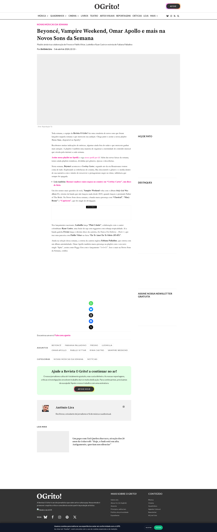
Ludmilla (107, 345)
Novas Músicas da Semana (52, 24)
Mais (153, 16)
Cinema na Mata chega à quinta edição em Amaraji (164, 215)
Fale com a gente (62, 335)
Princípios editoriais (118, 509)
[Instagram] (171, 16)
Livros (84, 16)
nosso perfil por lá (92, 157)
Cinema (72, 16)
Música (42, 16)
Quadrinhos (57, 16)
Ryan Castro (97, 350)
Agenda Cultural (154, 509)
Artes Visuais (107, 16)
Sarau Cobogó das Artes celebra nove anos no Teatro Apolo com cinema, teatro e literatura (163, 244)
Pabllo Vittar (78, 350)
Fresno (94, 345)
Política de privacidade (119, 512)
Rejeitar (148, 527)
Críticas (137, 16)
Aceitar (158, 527)
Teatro (94, 16)
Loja (146, 16)
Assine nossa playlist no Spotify (65, 157)
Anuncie (114, 506)
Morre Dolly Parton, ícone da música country (163, 204)
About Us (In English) (119, 503)
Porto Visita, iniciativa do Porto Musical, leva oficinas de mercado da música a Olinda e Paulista (97, 215)
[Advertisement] (157, 269)
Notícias (92, 359)
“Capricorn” (65, 200)
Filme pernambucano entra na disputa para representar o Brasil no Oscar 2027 (164, 192)
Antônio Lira (46, 49)
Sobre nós (114, 500)
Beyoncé (56, 345)
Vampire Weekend (118, 350)
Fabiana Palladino (75, 345)
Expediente (115, 515)
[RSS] (174, 16)
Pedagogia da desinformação (149, 170)
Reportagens (123, 16)
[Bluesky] (167, 16)
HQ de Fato (152, 515)
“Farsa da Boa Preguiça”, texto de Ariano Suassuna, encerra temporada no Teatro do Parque (164, 228)
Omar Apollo (59, 350)
